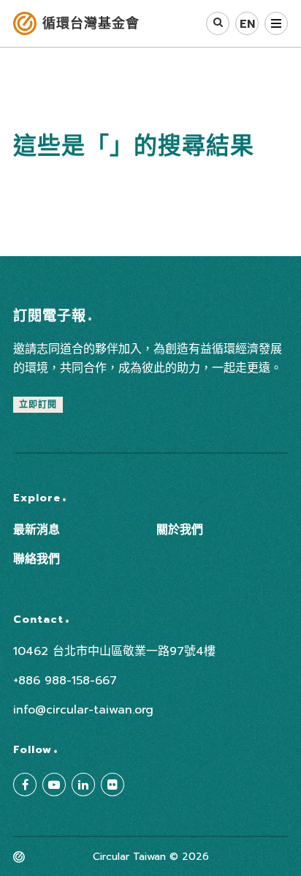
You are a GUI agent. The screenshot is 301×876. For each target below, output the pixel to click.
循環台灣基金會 (91, 23)
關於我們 (179, 530)
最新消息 (36, 530)
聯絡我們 (36, 559)
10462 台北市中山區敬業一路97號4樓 (114, 651)
